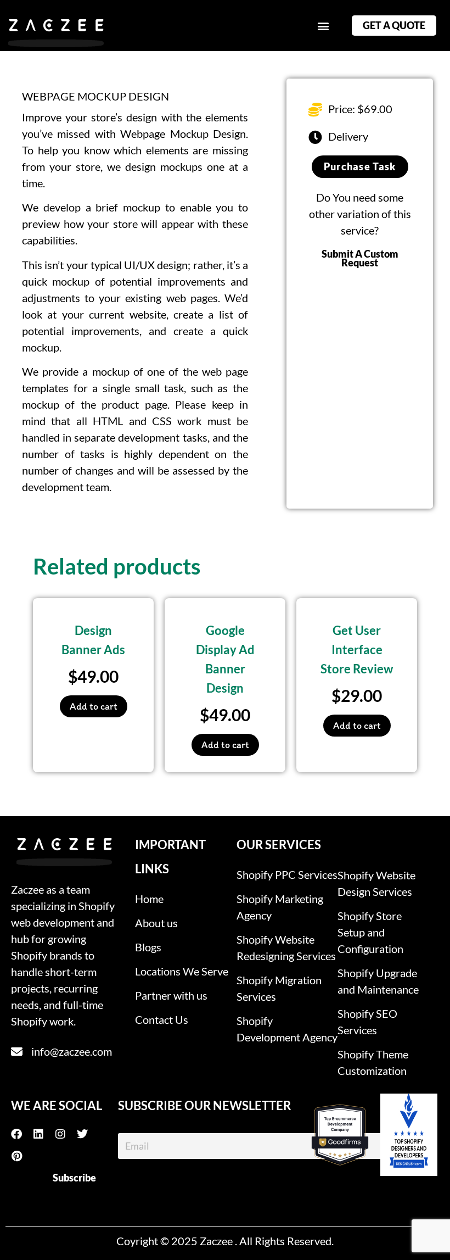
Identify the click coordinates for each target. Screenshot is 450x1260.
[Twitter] (88, 1134)
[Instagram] (66, 1134)
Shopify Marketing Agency (280, 907)
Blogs (148, 947)
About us (156, 922)
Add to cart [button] (93, 706)
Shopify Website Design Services (376, 883)
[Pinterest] (22, 1156)
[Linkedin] (44, 1134)
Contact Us (161, 1019)
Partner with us (171, 995)
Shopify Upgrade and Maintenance (378, 981)
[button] (323, 25)
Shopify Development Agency (287, 1029)
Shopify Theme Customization (373, 1062)
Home (149, 898)
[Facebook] (22, 1134)
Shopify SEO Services (367, 1021)
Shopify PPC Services (287, 874)
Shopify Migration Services (279, 988)
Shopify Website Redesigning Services (286, 947)
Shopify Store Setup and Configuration (370, 932)
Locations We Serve (181, 971)
